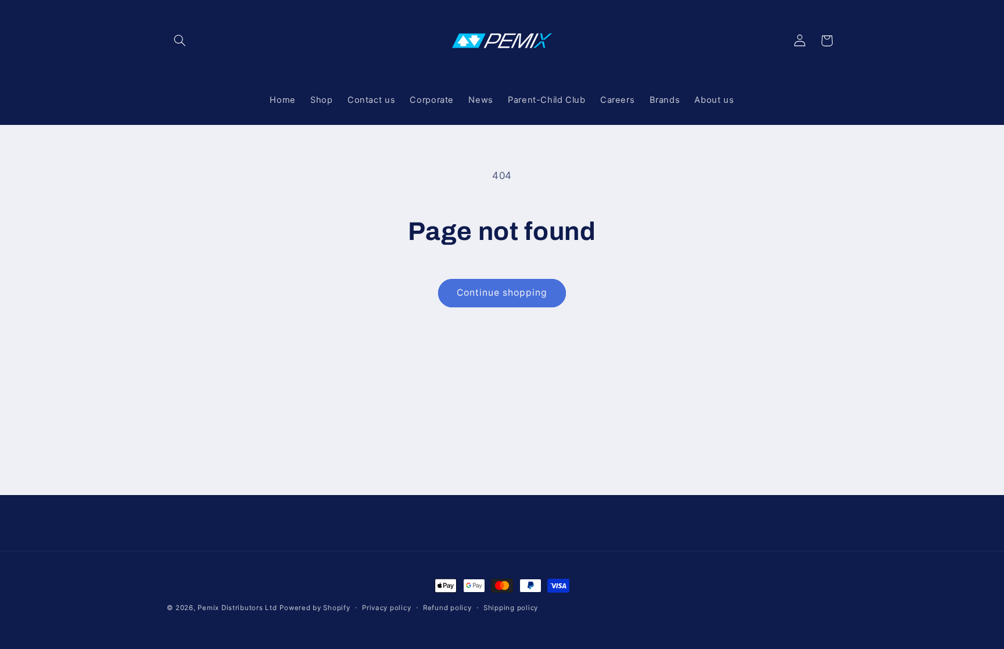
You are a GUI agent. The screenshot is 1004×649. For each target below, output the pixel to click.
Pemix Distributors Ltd (237, 608)
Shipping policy (510, 608)
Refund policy (447, 608)
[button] (180, 40)
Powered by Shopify (314, 608)
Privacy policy (386, 608)
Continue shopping (502, 292)
